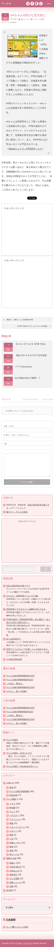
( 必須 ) (9, 426)
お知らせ (10, 783)
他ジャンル (25, 19)
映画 (11, 847)
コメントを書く (39, 19)
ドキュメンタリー (17, 827)
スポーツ (13, 831)
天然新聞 (10, 919)
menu (49, 4)
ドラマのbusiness (23, 366)
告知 (11, 787)
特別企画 (13, 795)
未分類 (9, 890)
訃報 (11, 886)
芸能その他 (11, 858)
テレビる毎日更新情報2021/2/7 (19, 680)
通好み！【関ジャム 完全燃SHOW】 (20, 320)
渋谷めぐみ (14, 871)
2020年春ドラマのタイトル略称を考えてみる (26, 609)
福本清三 (13, 874)
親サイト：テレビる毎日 (17, 512)
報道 (11, 823)
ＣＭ (11, 839)
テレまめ (6, 3)
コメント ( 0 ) (47, 399)
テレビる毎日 (12, 740)
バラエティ (14, 815)
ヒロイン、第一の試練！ (17, 691)
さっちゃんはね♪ (10, 22)
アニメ (12, 812)
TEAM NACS (15, 867)
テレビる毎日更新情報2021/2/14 (20, 676)
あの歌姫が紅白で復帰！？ (27, 378)
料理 (11, 835)
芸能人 (12, 863)
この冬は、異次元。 (15, 683)
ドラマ (12, 804)
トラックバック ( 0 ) (30, 399)
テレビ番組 (11, 799)
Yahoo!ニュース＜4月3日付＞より (25, 148)
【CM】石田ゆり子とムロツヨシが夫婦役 (32, 326)
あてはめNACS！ (13, 639)
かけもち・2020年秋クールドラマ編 (22, 596)
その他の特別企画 (14, 659)
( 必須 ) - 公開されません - (17, 435)
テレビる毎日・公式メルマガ (19, 753)
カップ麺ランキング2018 (17, 927)
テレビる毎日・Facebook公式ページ (22, 766)
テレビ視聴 (14, 878)
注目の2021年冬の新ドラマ (18, 586)
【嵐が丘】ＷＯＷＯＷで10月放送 (31, 355)
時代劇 (12, 808)
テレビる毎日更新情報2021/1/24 (20, 687)
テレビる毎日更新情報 (19, 791)
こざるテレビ (28, 943)
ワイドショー (15, 819)
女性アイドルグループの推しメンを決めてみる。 (27, 649)
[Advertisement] (26, 234)
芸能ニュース (15, 882)
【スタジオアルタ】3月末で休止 (30, 344)
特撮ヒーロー (15, 843)
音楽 (11, 850)
